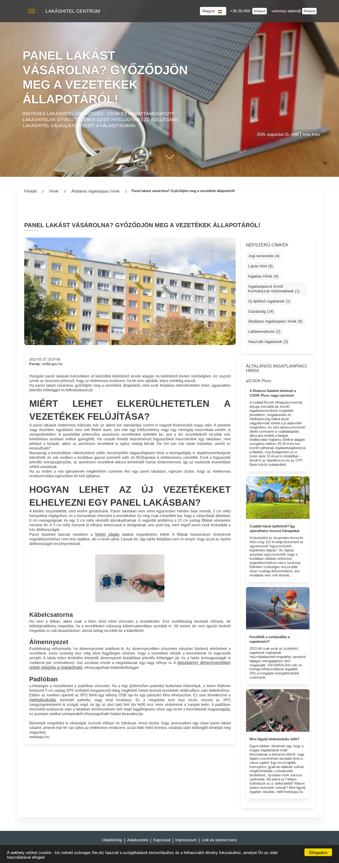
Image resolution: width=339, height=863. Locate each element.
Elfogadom (318, 852)
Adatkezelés (137, 840)
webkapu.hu (52, 364)
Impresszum (186, 840)
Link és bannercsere (219, 840)
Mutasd (259, 11)
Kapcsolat (161, 840)
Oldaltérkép (112, 840)
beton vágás (107, 534)
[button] (32, 11)
